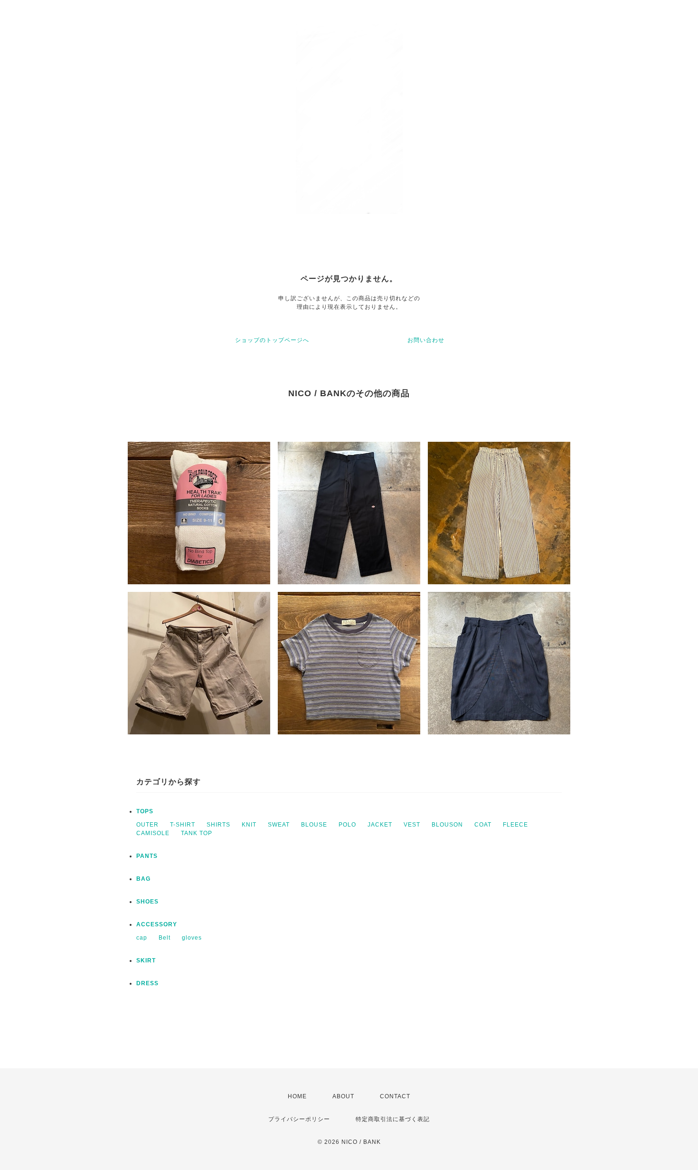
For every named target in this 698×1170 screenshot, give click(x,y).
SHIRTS (218, 824)
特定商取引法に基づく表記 (393, 1119)
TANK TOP (196, 833)
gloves (192, 937)
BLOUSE (314, 824)
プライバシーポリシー (299, 1119)
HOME (297, 1096)
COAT (482, 824)
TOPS (144, 811)
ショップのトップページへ (272, 340)
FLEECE (515, 824)
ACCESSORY (156, 924)
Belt (164, 937)
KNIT (249, 824)
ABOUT (343, 1096)
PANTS (147, 856)
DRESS (147, 983)
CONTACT (395, 1096)
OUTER (147, 824)
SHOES (147, 901)
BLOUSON (447, 824)
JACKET (380, 824)
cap (141, 937)
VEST (412, 824)
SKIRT (146, 960)
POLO (347, 824)
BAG (143, 878)
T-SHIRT (182, 824)
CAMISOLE (153, 833)
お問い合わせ (425, 340)
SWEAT (279, 824)
